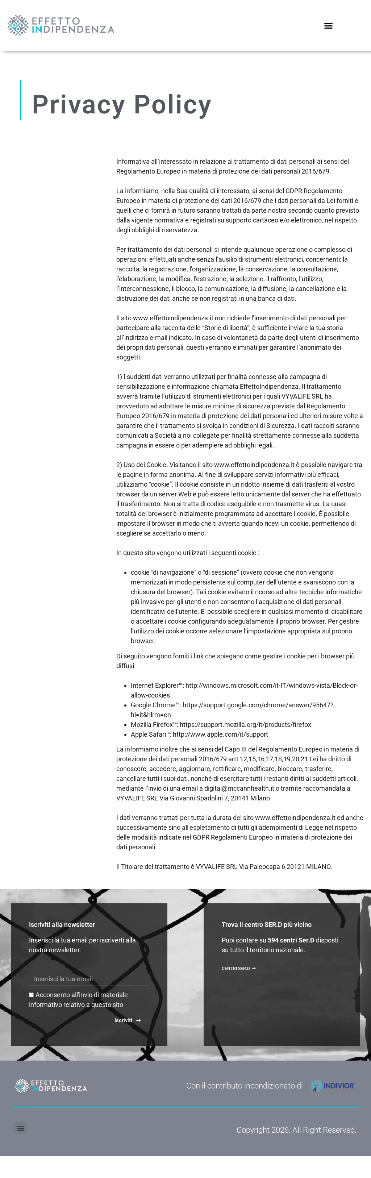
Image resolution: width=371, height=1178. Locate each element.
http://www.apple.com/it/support (220, 734)
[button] (328, 25)
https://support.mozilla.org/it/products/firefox (245, 724)
